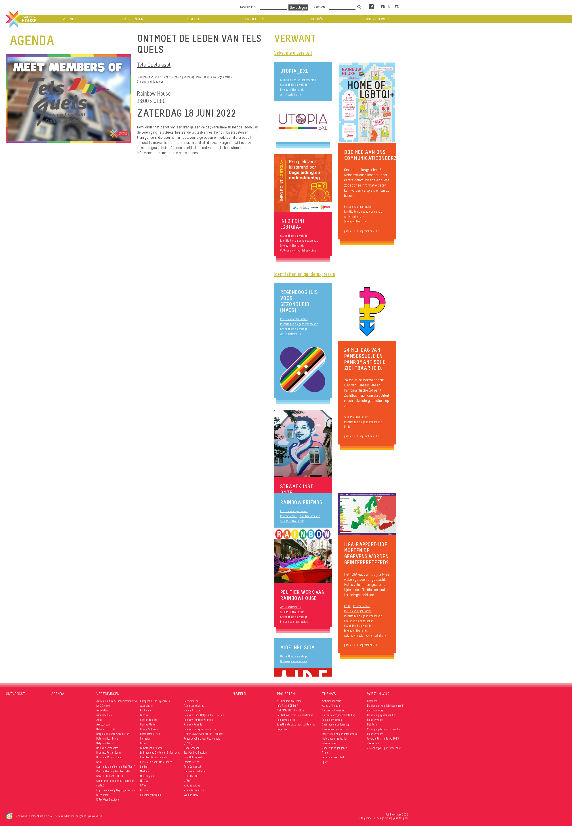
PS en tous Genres (194, 705)
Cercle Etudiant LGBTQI (109, 776)
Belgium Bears (104, 743)
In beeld (192, 19)
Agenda (70, 19)
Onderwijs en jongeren (150, 81)
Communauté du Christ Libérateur (115, 780)
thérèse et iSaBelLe (195, 771)
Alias (99, 719)
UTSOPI (188, 780)
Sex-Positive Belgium (195, 752)
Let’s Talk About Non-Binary (156, 762)
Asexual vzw (103, 724)
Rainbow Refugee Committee (200, 729)
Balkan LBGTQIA (105, 729)
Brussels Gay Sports (107, 748)
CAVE (99, 762)
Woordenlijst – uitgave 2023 (383, 738)
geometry (369, 818)
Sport (325, 762)
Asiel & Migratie (331, 705)
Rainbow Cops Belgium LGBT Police (204, 715)
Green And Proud (149, 729)
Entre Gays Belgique (107, 799)
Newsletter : (249, 6)
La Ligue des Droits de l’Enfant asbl (160, 752)
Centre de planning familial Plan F (115, 766)
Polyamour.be (191, 701)
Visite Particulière (194, 790)
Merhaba (144, 771)
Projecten (254, 19)
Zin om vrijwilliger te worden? (384, 748)
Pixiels (144, 790)
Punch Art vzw (192, 710)
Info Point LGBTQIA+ (288, 705)
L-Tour (143, 743)
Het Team (372, 724)
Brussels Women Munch (109, 757)
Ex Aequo (145, 710)
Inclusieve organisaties (218, 77)
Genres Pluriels (149, 724)
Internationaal (288, 516)
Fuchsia (144, 715)
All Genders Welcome (289, 701)
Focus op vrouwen (332, 719)
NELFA (144, 780)
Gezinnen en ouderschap (358, 621)
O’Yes (143, 785)
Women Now (191, 795)
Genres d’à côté (148, 719)
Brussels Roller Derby (108, 752)
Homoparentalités (150, 734)
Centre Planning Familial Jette (113, 771)
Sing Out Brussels (193, 757)
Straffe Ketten (191, 762)
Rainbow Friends (301, 502)
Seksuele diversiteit (149, 77)
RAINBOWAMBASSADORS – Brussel (203, 734)
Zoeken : (321, 6)
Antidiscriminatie (290, 94)
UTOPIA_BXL (294, 71)
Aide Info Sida (297, 647)
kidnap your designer (396, 818)
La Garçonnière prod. (151, 748)
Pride (347, 426)
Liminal (144, 766)
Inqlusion (145, 738)
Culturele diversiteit (333, 710)
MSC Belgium (147, 776)
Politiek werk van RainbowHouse (295, 715)
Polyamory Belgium (151, 795)
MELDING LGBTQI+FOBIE (290, 710)
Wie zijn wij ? (377, 19)
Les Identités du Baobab (153, 757)
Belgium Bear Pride (107, 738)
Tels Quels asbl (153, 64)
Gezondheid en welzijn (294, 84)
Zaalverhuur (374, 743)
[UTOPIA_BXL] (303, 121)
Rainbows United (286, 719)
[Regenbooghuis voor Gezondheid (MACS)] (303, 369)
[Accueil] (20, 19)
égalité (100, 785)
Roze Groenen (192, 748)
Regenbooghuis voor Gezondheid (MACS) (299, 301)
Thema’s (316, 19)
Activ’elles (102, 710)
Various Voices (192, 785)
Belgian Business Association (112, 734)
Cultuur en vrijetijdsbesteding (298, 80)
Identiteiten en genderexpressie (183, 77)
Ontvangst (15, 693)
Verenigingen (131, 19)
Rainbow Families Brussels (199, 719)
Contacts (372, 701)
